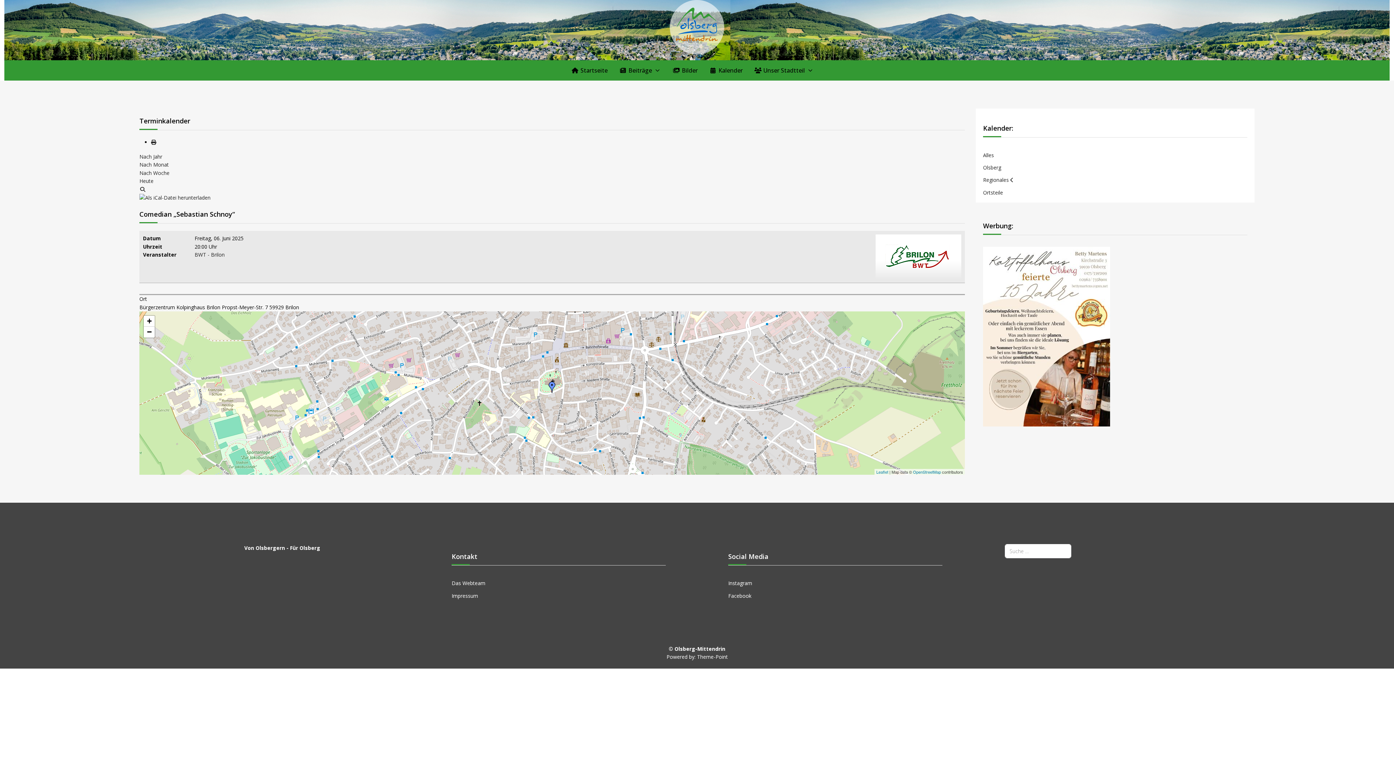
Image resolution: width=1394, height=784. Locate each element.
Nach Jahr (150, 156)
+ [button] (149, 321)
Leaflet (882, 472)
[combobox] (1038, 551)
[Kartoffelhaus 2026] (1046, 335)
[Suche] (142, 189)
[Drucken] (153, 142)
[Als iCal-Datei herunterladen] (175, 197)
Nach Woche (154, 173)
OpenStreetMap (927, 472)
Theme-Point (712, 656)
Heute (146, 180)
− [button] (149, 331)
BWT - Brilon (210, 254)
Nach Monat (154, 164)
